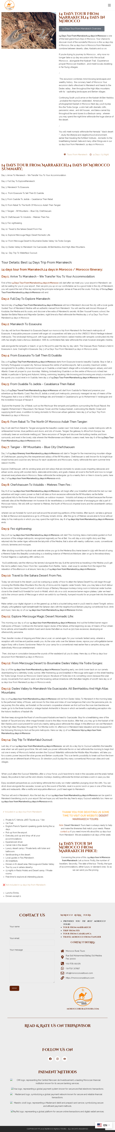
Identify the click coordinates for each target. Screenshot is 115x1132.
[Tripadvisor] (57, 1035)
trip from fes (71, 930)
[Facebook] (50, 1058)
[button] (81, 28)
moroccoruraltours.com (83, 1009)
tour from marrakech (77, 927)
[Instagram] (57, 1058)
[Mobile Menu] (109, 5)
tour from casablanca (77, 933)
